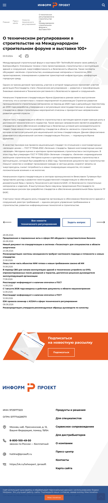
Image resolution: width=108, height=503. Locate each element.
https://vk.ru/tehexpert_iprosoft (28, 464)
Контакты (62, 460)
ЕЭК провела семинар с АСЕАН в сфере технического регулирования (40, 301)
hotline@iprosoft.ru (21, 454)
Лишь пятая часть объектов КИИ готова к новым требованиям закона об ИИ (43, 263)
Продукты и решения (71, 410)
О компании (64, 443)
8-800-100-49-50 (20, 440)
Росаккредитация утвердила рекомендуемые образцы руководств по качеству (46, 307)
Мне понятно (54, 497)
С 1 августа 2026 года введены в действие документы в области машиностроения (46, 288)
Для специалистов (69, 418)
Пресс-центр (65, 451)
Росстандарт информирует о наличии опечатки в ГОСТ (32, 282)
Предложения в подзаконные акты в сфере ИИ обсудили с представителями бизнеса (49, 238)
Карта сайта (64, 468)
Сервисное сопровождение (75, 426)
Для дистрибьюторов (70, 435)
